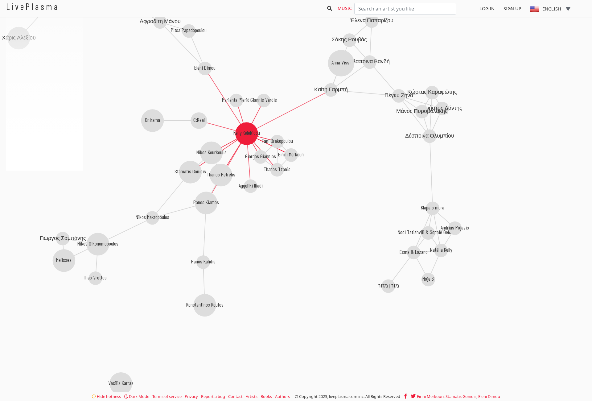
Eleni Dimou (489, 396)
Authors (282, 396)
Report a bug (213, 396)
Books (266, 396)
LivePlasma (33, 6)
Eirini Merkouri (430, 396)
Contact (235, 396)
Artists (251, 396)
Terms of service (167, 396)
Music (345, 8)
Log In (487, 8)
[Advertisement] (44, 203)
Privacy (191, 396)
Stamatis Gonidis (461, 396)
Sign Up (512, 8)
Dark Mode (138, 396)
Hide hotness (108, 396)
